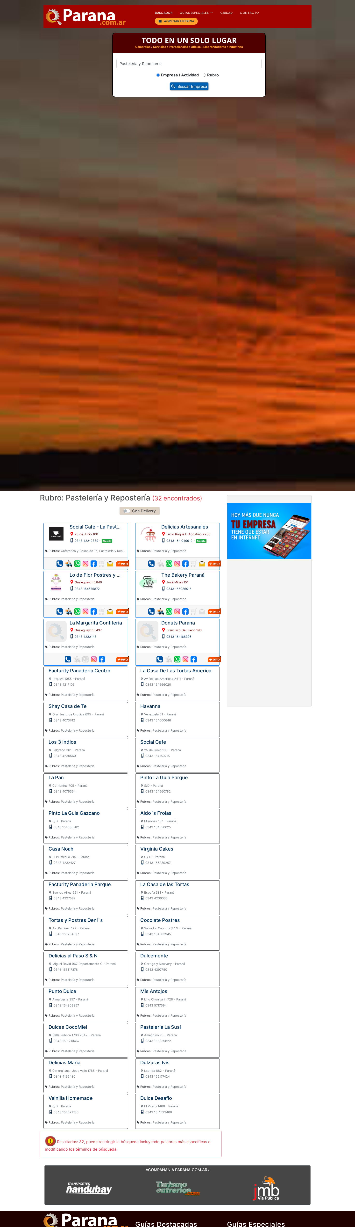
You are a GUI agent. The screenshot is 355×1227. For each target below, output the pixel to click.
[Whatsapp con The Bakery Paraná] (169, 611)
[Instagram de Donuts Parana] (185, 659)
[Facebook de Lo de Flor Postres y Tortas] (94, 611)
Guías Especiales (194, 12)
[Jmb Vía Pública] (266, 1188)
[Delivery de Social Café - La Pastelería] (68, 563)
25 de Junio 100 (86, 534)
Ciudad (226, 12)
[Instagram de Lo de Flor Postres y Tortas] (85, 611)
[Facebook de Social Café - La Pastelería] (94, 563)
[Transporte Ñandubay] (89, 1188)
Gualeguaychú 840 (88, 582)
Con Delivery (144, 510)
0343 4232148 (85, 637)
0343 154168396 (179, 637)
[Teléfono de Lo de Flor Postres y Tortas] (60, 611)
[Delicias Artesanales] (147, 533)
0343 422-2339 (86, 541)
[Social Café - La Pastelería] (56, 533)
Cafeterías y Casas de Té (79, 551)
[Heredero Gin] (177, 1188)
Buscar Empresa (192, 86)
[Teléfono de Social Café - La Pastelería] (60, 563)
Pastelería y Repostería (116, 551)
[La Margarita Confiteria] (56, 630)
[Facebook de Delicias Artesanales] (185, 563)
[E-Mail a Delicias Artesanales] (202, 563)
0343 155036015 (179, 589)
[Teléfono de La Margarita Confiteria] (68, 659)
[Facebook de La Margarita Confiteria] (102, 659)
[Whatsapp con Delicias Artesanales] (169, 563)
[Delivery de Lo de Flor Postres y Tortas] (68, 611)
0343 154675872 (87, 589)
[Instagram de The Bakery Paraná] (177, 611)
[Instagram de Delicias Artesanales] (177, 563)
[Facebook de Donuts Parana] (194, 659)
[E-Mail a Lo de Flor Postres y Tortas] (110, 611)
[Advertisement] (269, 599)
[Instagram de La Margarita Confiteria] (94, 659)
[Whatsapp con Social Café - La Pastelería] (77, 563)
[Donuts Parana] (147, 630)
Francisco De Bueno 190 (184, 630)
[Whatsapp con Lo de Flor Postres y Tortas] (77, 611)
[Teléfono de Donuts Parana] (160, 659)
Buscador (163, 12)
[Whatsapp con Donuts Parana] (177, 659)
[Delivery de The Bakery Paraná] (160, 611)
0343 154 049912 (179, 541)
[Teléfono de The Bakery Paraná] (151, 611)
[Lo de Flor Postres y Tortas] (56, 581)
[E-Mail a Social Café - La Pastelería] (110, 563)
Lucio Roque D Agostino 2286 (188, 534)
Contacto (249, 12)
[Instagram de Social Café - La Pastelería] (85, 563)
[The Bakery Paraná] (147, 581)
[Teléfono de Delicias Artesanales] (151, 563)
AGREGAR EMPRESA (179, 21)
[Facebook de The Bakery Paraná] (185, 611)
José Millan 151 (177, 582)
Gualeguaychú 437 (88, 630)
